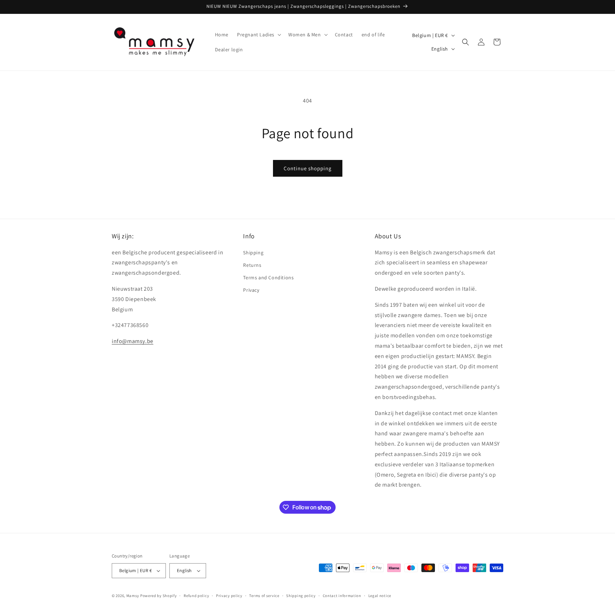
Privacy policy (229, 595)
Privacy (251, 290)
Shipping (253, 252)
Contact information (342, 595)
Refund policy (196, 595)
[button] (258, 34)
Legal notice (379, 595)
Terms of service (264, 595)
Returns (252, 265)
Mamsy (133, 595)
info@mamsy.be (132, 341)
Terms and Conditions (268, 277)
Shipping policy (301, 595)
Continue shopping (308, 168)
